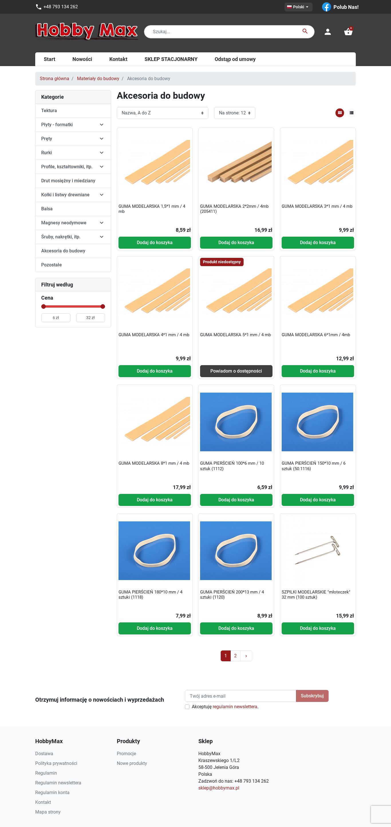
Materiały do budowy (98, 78)
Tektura (49, 110)
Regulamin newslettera (58, 783)
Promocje (126, 753)
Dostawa (44, 753)
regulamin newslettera (235, 706)
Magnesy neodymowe (63, 222)
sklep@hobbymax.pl (218, 788)
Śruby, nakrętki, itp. (60, 237)
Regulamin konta (52, 792)
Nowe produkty (132, 763)
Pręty (46, 138)
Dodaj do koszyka (155, 242)
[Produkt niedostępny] (236, 293)
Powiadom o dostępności (236, 371)
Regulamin (46, 773)
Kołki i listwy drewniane (65, 194)
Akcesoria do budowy (63, 251)
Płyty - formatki (57, 124)
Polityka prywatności (56, 763)
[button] (348, 31)
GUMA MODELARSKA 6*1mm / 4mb (316, 334)
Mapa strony (48, 812)
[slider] (43, 306)
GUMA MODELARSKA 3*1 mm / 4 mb (317, 206)
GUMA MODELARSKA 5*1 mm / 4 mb (235, 334)
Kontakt (43, 802)
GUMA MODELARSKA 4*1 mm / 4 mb (154, 334)
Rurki (46, 152)
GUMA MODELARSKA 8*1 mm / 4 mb (154, 463)
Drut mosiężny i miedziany (68, 180)
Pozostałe (51, 265)
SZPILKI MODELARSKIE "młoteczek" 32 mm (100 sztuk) (316, 594)
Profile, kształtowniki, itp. (66, 166)
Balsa (47, 208)
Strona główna (54, 78)
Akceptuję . (225, 706)
